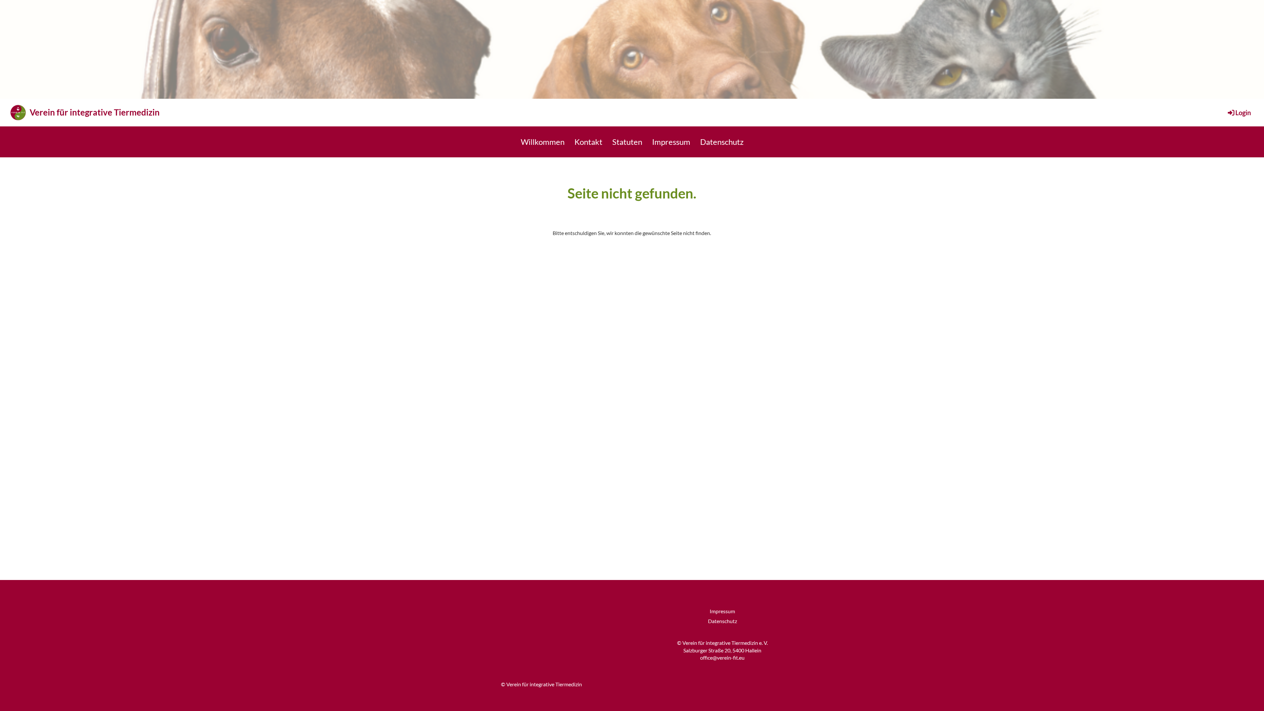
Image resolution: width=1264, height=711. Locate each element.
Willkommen (543, 141)
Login (1243, 113)
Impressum (671, 141)
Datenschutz (722, 141)
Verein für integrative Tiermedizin (95, 112)
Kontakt (588, 141)
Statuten (627, 141)
